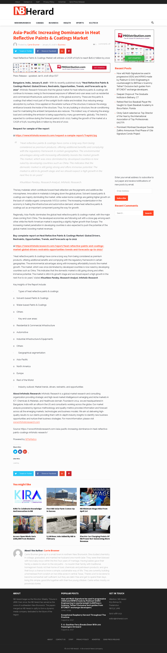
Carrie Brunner (33, 45)
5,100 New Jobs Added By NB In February (61, 537)
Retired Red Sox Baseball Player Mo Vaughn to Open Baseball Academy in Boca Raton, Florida (135, 105)
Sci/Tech (93, 22)
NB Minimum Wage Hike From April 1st (94, 509)
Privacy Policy (48, 2)
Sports (80, 22)
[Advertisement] (106, 12)
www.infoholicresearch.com (26, 422)
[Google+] (62, 51)
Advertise (61, 2)
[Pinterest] (68, 51)
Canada (40, 22)
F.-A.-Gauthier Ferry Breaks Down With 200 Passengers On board (81, 626)
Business (53, 22)
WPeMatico (31, 439)
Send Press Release (77, 2)
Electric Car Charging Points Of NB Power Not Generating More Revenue (95, 538)
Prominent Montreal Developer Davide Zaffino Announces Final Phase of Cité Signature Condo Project (135, 130)
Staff (38, 2)
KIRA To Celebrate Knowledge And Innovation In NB (27, 509)
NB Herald (75, 649)
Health (67, 22)
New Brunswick (22, 22)
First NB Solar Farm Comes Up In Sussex (61, 509)
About (17, 2)
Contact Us (28, 2)
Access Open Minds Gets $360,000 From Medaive (24, 537)
